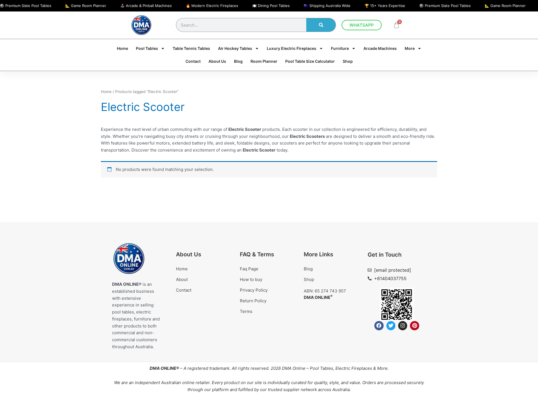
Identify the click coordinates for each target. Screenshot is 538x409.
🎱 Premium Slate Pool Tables (445, 5)
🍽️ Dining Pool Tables (271, 5)
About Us (217, 61)
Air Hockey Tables (235, 48)
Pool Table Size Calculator (310, 61)
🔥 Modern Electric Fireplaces (212, 5)
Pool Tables (321, 368)
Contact (193, 61)
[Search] (321, 25)
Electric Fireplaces (353, 368)
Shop (348, 61)
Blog (238, 61)
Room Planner (264, 61)
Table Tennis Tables (191, 48)
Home (122, 48)
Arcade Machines (380, 48)
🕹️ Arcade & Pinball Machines (146, 5)
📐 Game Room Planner (85, 5)
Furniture (340, 48)
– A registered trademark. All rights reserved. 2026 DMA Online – (230, 368)
